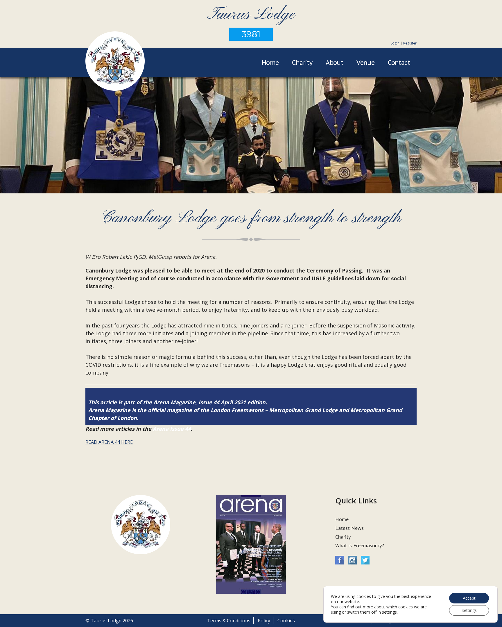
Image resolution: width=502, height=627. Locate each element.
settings (389, 612)
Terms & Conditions (228, 620)
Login (394, 43)
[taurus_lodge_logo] (115, 61)
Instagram (352, 560)
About (334, 62)
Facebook (339, 560)
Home (270, 62)
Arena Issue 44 (172, 428)
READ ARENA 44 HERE (109, 442)
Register (410, 43)
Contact (399, 62)
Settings (469, 610)
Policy (264, 620)
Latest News (349, 528)
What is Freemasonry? (359, 545)
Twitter (365, 560)
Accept (469, 598)
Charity (302, 62)
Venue (365, 62)
